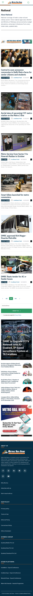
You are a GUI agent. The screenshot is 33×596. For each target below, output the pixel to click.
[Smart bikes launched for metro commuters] (16, 183)
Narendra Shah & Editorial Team (11, 357)
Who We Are (4, 483)
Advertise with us (6, 488)
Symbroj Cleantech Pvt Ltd (8, 553)
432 (6, 298)
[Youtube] (8, 476)
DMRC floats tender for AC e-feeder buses (13, 277)
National (4, 159)
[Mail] (19, 471)
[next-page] (19, 298)
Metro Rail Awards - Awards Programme (12, 583)
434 (15, 298)
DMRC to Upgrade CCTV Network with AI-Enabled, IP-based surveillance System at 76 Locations (16, 347)
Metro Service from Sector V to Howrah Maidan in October (14, 155)
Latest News (5, 77)
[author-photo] (12, 78)
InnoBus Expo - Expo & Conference (11, 573)
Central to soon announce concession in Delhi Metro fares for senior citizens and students (16, 72)
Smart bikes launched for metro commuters (15, 196)
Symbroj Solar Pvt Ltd (7, 548)
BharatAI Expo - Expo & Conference (11, 578)
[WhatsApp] (3, 476)
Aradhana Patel (18, 77)
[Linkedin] (14, 471)
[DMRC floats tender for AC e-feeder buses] (16, 265)
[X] (25, 471)
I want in (15, 310)
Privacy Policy (18, 315)
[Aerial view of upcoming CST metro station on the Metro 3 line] (16, 101)
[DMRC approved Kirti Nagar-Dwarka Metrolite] (16, 224)
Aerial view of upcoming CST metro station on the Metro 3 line (16, 114)
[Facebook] (3, 471)
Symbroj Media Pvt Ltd (7, 542)
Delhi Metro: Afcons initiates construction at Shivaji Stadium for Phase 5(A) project (10, 373)
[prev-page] (2, 298)
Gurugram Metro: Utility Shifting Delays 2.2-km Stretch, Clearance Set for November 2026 (10, 398)
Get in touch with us (6, 493)
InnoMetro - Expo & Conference (10, 567)
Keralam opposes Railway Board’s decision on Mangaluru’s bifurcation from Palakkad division (11, 365)
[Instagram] (8, 471)
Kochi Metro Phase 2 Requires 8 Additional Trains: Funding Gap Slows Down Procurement (10, 381)
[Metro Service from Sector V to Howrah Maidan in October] (16, 142)
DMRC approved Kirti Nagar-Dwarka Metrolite (13, 236)
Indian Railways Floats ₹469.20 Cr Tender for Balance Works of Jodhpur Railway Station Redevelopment (10, 390)
